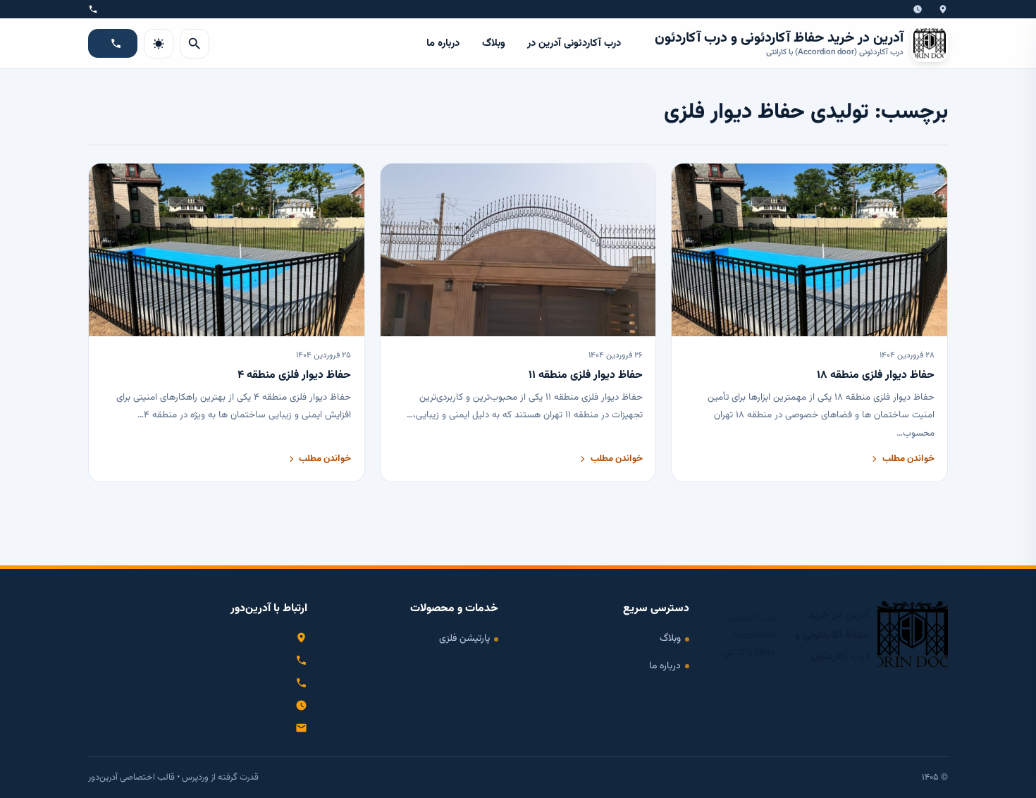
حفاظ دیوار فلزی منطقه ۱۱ (586, 375)
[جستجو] (194, 44)
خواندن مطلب (908, 458)
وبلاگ (493, 43)
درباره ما (443, 43)
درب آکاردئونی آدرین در (574, 43)
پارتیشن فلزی (464, 638)
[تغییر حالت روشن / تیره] (158, 44)
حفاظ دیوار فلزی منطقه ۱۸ (876, 375)
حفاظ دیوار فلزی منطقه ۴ (294, 375)
